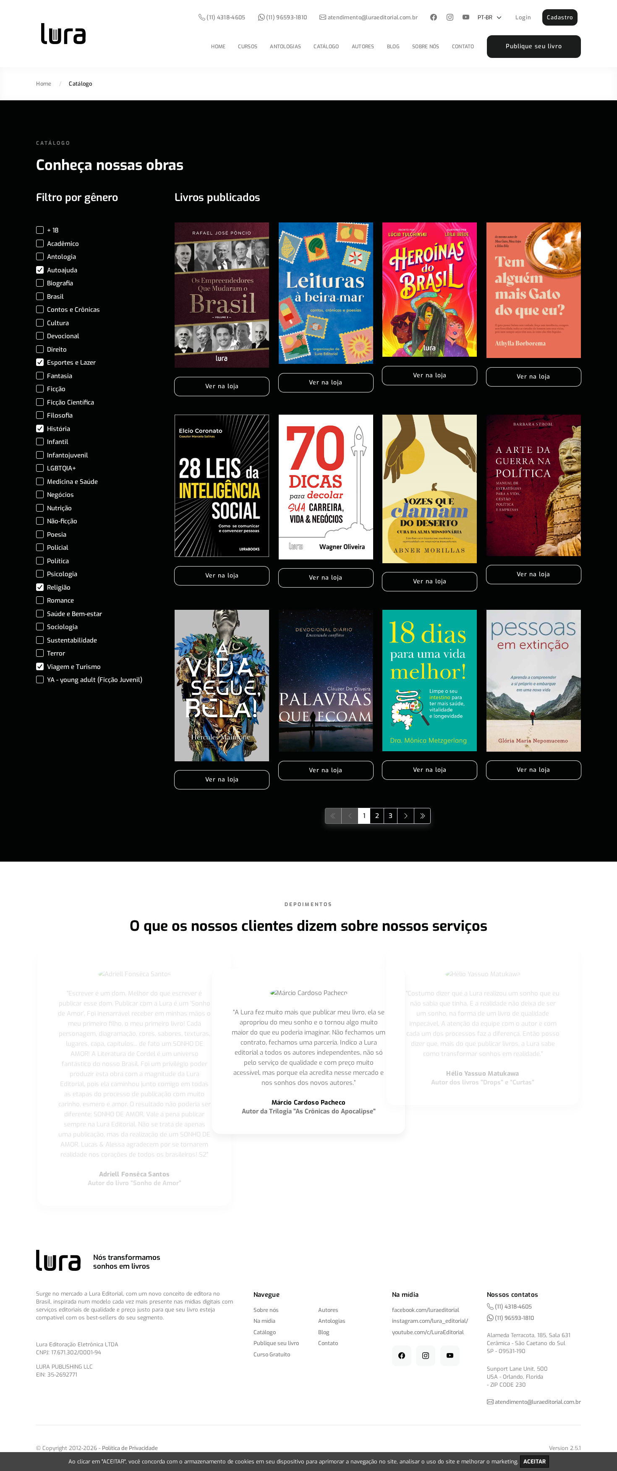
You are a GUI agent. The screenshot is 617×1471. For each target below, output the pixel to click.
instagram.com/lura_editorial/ (430, 1321)
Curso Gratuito (272, 1354)
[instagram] (449, 18)
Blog (393, 46)
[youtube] (466, 18)
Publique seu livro (534, 46)
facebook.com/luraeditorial (425, 1310)
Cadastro (560, 17)
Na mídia (264, 1321)
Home (218, 46)
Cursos (247, 46)
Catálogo (326, 46)
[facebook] (433, 18)
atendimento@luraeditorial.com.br (373, 17)
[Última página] (422, 815)
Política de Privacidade (130, 1448)
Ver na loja (222, 386)
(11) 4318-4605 (225, 17)
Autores (363, 46)
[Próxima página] (405, 815)
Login (523, 17)
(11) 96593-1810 (286, 17)
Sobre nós (425, 46)
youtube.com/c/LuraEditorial (428, 1332)
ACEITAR (534, 1461)
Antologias (285, 46)
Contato (463, 46)
